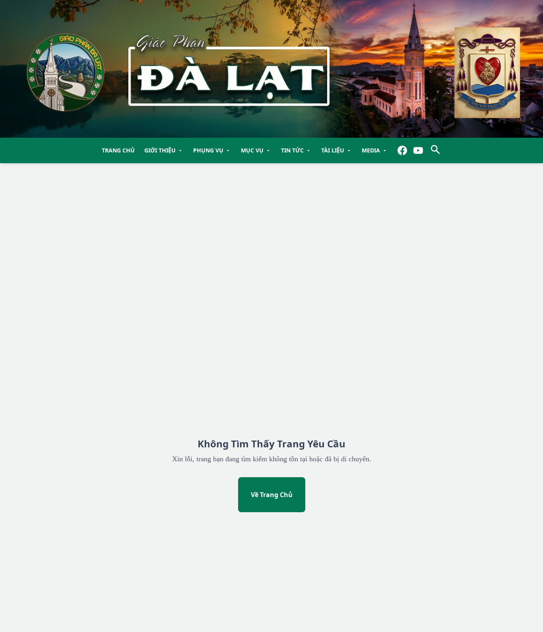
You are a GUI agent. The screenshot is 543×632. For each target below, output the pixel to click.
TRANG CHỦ (118, 150)
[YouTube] (418, 150)
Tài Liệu (336, 150)
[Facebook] (402, 150)
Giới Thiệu (164, 150)
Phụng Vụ (212, 150)
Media (375, 150)
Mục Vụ (256, 150)
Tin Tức (296, 150)
